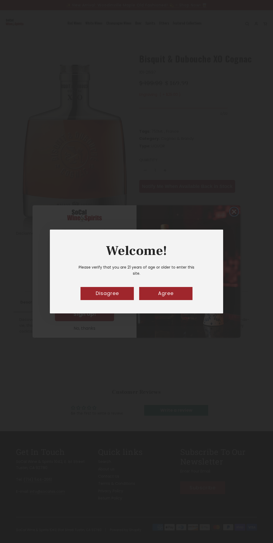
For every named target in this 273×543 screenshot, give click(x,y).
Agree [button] (166, 293)
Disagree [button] (107, 293)
